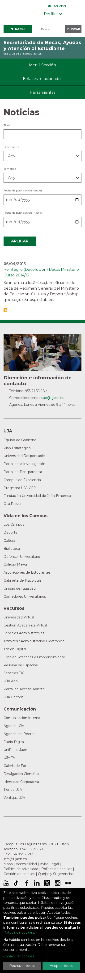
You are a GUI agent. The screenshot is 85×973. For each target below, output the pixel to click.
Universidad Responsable (24, 456)
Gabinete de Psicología (23, 580)
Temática (10, 168)
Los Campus (14, 524)
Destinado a (12, 147)
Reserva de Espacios (21, 665)
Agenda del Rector (19, 734)
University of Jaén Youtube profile (6, 883)
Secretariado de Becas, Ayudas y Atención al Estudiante (42, 45)
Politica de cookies (18, 932)
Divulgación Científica (21, 774)
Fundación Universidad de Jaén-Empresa (37, 496)
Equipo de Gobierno (20, 440)
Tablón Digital (15, 649)
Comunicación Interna (22, 718)
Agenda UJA (14, 726)
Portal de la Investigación (24, 464)
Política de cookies (56, 869)
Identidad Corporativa (21, 782)
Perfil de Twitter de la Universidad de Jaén (47, 883)
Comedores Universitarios (25, 596)
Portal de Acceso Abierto (24, 689)
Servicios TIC (14, 673)
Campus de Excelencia (22, 480)
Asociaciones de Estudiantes (27, 572)
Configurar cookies (18, 956)
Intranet (18, 29)
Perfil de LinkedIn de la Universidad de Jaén (37, 883)
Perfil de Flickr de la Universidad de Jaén (68, 883)
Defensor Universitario (22, 556)
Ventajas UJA (14, 797)
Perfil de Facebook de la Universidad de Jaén (26, 883)
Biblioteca (12, 548)
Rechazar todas (22, 966)
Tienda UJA (13, 789)
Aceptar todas (61, 966)
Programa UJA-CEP (20, 488)
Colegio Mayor (15, 564)
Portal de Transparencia (23, 472)
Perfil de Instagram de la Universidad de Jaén (57, 883)
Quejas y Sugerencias (55, 874)
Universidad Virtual (19, 617)
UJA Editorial (14, 697)
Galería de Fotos (17, 766)
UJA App (11, 681)
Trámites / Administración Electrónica (34, 641)
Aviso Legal (49, 864)
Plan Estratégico (17, 448)
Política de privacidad (21, 869)
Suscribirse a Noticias (5, 310)
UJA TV (9, 758)
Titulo (7, 125)
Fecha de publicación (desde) (23, 190)
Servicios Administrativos (24, 633)
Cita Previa (12, 504)
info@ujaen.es (15, 859)
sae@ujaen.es (32, 53)
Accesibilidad (26, 864)
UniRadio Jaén (15, 750)
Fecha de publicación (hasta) (23, 212)
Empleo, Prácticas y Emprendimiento (34, 657)
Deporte (10, 532)
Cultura (9, 540)
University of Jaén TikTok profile (16, 883)
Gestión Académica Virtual (25, 625)
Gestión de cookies (19, 874)
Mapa (8, 864)
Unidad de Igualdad (20, 588)
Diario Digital (14, 742)
